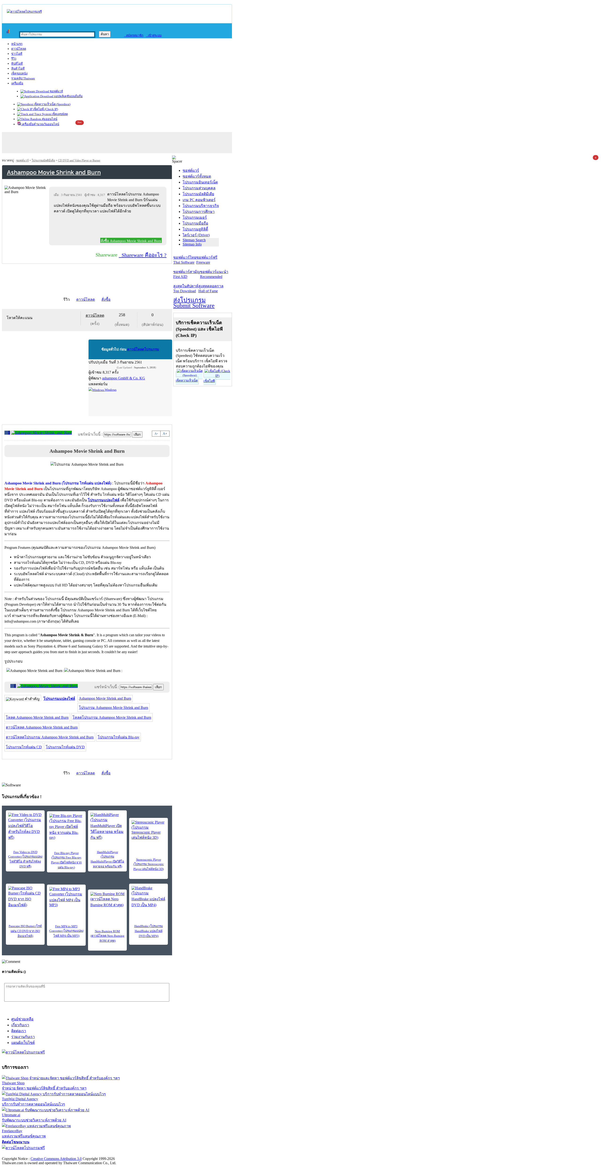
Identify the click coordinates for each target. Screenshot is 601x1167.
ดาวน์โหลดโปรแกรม (143, 349)
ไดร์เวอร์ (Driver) (196, 235)
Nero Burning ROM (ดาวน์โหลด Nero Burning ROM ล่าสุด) (107, 935)
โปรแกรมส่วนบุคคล (199, 188)
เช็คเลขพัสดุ (59, 114)
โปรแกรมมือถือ (195, 223)
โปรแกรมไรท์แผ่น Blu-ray (118, 737)
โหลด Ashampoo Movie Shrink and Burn (37, 717)
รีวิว (13, 58)
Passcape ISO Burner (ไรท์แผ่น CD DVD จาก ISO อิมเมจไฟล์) (25, 931)
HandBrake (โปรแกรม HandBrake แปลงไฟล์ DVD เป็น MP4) (148, 931)
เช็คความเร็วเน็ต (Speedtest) (51, 104)
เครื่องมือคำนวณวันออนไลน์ (40, 124)
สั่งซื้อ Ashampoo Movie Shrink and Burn (131, 241)
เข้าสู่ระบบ (154, 35)
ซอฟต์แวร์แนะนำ (214, 274)
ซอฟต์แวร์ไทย (184, 259)
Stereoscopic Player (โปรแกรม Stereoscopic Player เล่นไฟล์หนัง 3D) (148, 864)
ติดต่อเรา (18, 1031)
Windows (110, 389)
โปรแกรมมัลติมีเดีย (43, 160)
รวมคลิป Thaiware (23, 78)
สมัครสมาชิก (133, 35)
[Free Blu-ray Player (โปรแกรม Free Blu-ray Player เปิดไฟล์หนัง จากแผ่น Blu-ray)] (66, 827)
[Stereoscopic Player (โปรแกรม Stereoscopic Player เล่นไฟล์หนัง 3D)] (148, 830)
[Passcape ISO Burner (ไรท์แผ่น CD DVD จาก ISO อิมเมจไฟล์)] (25, 897)
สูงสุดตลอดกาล (210, 288)
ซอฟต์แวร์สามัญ (186, 274)
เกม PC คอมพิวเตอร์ (199, 200)
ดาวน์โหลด (18, 49)
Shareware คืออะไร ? (142, 255)
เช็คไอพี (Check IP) (45, 109)
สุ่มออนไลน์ (49, 119)
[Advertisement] (109, 227)
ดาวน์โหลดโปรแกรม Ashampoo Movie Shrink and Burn (50, 737)
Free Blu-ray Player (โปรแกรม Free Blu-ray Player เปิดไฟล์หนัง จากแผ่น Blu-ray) (66, 860)
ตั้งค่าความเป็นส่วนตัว (20, 1154)
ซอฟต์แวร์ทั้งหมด (197, 176)
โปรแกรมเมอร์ (195, 217)
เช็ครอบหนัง (19, 73)
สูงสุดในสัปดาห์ (185, 288)
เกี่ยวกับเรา (20, 1025)
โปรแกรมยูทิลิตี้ (195, 229)
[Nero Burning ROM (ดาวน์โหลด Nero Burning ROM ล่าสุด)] (107, 900)
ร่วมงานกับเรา (23, 1037)
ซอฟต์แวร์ (56, 91)
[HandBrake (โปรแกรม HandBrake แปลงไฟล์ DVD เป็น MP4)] (148, 897)
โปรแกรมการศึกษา (199, 212)
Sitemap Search (194, 240)
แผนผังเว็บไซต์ (23, 1043)
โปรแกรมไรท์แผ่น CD (24, 747)
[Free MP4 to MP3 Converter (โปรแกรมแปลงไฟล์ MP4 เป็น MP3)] (66, 897)
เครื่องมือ (17, 83)
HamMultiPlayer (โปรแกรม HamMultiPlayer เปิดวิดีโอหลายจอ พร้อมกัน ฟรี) (107, 859)
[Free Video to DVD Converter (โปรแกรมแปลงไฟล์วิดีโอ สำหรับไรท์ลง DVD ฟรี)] (25, 826)
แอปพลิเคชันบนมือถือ (68, 96)
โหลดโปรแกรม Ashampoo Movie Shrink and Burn (112, 717)
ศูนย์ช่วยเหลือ (22, 1019)
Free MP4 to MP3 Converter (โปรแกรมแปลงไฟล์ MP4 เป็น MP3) (66, 931)
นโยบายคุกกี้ (97, 1154)
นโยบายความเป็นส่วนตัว (62, 1154)
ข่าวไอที (16, 53)
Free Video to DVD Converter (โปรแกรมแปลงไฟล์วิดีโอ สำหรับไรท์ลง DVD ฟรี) (25, 859)
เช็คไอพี (209, 381)
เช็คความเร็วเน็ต (187, 380)
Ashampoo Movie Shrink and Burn (105, 698)
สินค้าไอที (18, 68)
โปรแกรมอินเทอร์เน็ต (200, 182)
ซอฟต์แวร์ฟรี (206, 259)
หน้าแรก (17, 44)
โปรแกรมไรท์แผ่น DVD (65, 747)
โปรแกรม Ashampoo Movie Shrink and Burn (113, 708)
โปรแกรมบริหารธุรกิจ (201, 206)
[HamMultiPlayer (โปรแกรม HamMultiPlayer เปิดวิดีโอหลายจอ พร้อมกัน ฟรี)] (107, 826)
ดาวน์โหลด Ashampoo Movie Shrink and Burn (42, 727)
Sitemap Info (192, 244)
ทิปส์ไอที (17, 63)
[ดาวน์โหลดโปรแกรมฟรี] (24, 11)
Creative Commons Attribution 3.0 (56, 1159)
